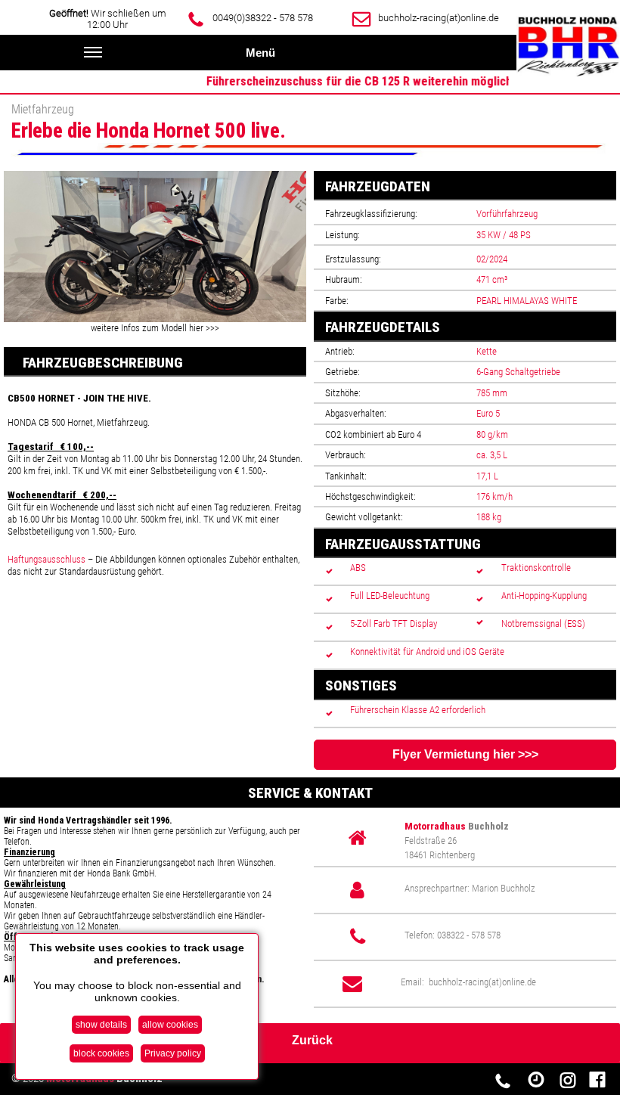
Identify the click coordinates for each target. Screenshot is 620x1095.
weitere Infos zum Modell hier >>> (155, 327)
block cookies (101, 1053)
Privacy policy (172, 1053)
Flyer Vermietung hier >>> (465, 754)
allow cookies (170, 1024)
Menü (260, 52)
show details (101, 1024)
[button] (293, 184)
